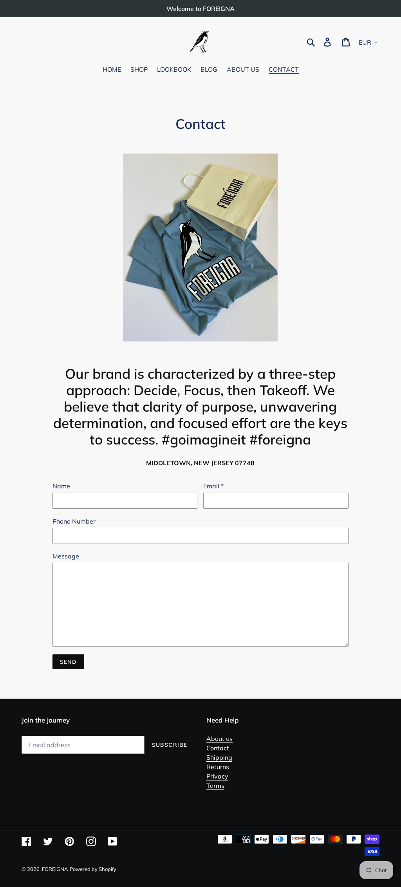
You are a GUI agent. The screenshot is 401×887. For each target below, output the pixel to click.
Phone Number (74, 521)
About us (219, 738)
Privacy (217, 776)
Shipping (219, 757)
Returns (217, 767)
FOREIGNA (55, 869)
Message (65, 556)
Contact (217, 748)
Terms (215, 785)
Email (213, 486)
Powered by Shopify (93, 869)
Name (61, 486)
